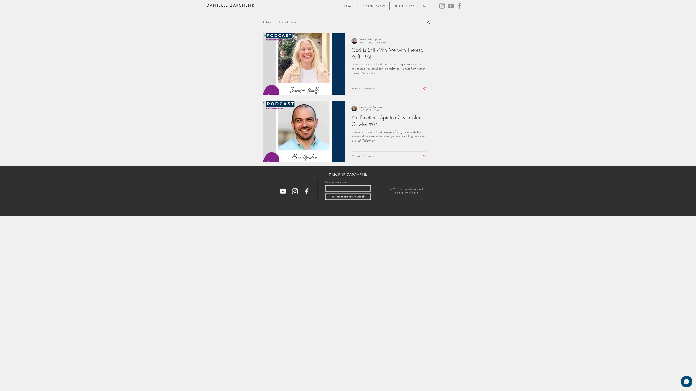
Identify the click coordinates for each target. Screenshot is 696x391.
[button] (428, 23)
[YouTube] (451, 6)
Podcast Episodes (287, 22)
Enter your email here (336, 182)
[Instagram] (442, 6)
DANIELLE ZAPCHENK (231, 5)
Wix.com (414, 192)
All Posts (267, 22)
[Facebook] (460, 6)
